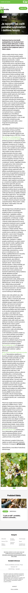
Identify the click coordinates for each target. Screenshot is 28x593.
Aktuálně (5, 511)
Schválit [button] (14, 586)
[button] (2, 11)
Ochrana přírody (12, 543)
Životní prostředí (12, 539)
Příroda (4, 16)
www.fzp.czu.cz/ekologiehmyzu (12, 137)
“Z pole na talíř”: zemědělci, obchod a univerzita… (11, 516)
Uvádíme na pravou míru (22, 544)
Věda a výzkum (3, 544)
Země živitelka (13, 511)
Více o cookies (14, 589)
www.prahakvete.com (9, 345)
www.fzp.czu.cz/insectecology (11, 139)
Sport (20, 541)
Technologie (22, 538)
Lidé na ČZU (4, 541)
